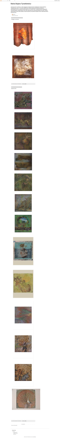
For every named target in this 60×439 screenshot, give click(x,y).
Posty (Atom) (15, 425)
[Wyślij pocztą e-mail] (22, 83)
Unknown (14, 14)
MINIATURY (13, 88)
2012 (13, 431)
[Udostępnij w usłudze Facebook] (25, 83)
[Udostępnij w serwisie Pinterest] (25, 83)
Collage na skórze (15, 19)
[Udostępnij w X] (24, 83)
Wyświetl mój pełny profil (15, 15)
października (15, 432)
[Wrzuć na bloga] (23, 83)
